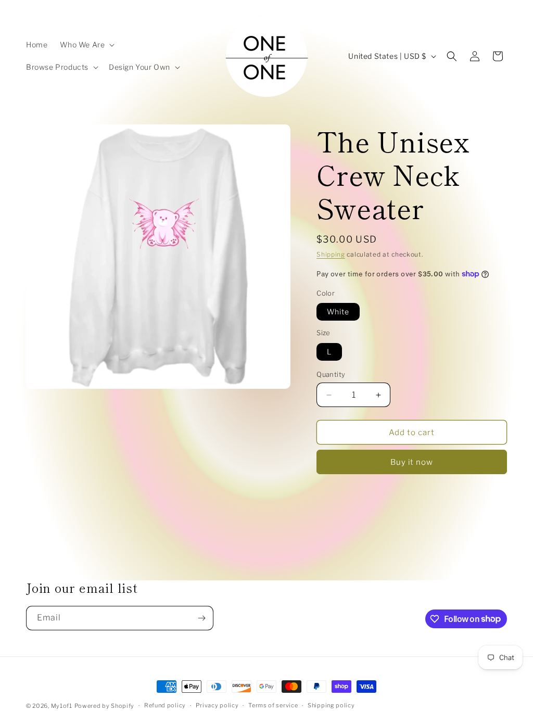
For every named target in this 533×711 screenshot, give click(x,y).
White (338, 311)
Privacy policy (217, 705)
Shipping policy (331, 705)
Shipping (330, 254)
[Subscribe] (201, 618)
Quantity (330, 374)
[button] (86, 45)
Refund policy (165, 705)
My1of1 (61, 705)
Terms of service (273, 705)
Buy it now (411, 462)
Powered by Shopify (104, 705)
